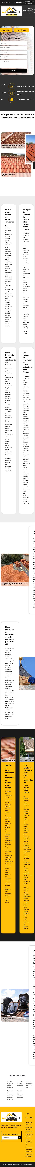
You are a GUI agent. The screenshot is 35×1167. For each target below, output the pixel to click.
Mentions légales (27, 1164)
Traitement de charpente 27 (15, 86)
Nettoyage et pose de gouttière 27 (29, 1130)
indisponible (19, 2)
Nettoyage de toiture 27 (29, 1136)
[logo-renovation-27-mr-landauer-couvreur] (11, 11)
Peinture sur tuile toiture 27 (16, 99)
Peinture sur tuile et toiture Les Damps (29, 1084)
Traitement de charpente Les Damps (20, 1094)
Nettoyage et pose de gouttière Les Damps (10, 1084)
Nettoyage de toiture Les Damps (20, 1083)
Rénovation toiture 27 (29, 1123)
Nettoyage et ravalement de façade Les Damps (10, 1095)
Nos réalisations (21, 30)
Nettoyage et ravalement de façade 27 (29, 1149)
